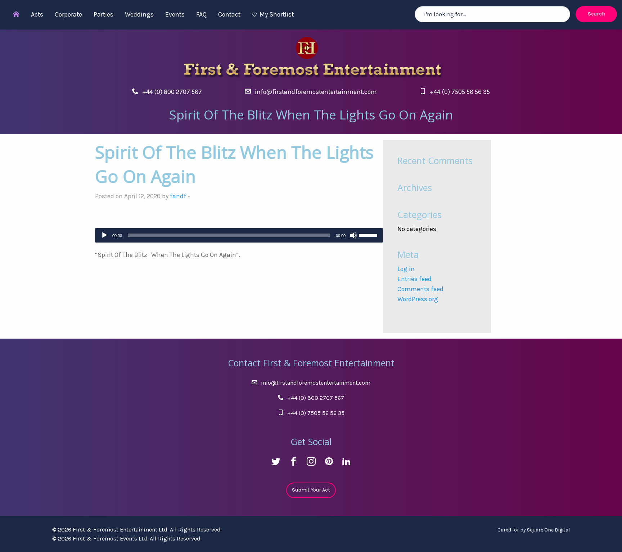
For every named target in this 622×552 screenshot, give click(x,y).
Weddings (139, 14)
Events (175, 14)
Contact (229, 14)
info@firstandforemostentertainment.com (316, 91)
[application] (239, 235)
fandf (178, 196)
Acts (37, 14)
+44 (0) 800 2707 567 (172, 91)
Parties (103, 14)
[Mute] (353, 235)
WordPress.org (417, 299)
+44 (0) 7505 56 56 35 (460, 91)
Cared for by (533, 530)
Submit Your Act (311, 490)
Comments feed (420, 289)
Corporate (68, 14)
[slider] (369, 234)
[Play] (104, 235)
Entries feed (414, 278)
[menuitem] (12, 15)
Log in (406, 268)
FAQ (201, 14)
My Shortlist (277, 14)
